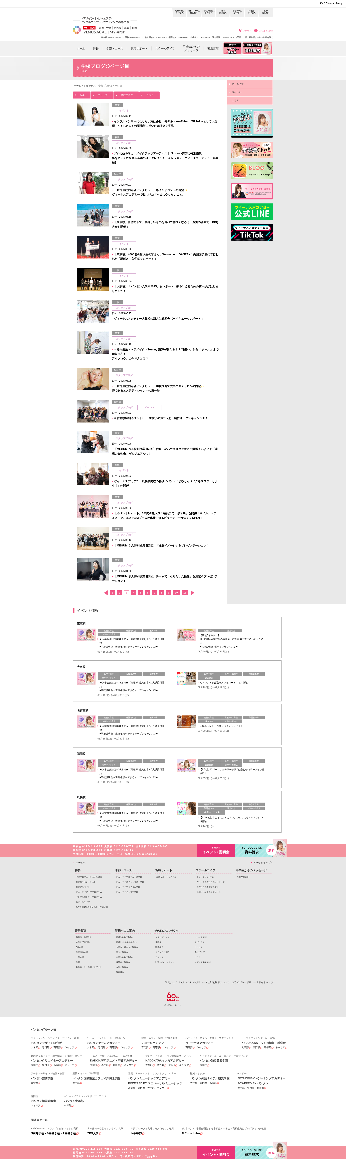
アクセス (247, 30)
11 (184, 592)
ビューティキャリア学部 (127, 892)
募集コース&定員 (83, 937)
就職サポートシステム (166, 877)
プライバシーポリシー (244, 982)
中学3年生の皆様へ (237, 12)
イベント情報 (201, 937)
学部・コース (123, 870)
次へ (192, 592)
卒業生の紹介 (243, 877)
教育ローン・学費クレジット (89, 967)
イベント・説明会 (216, 850)
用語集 (158, 942)
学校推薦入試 (82, 952)
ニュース (103, 95)
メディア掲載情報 (203, 962)
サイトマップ (266, 982)
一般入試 (80, 957)
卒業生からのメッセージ (251, 870)
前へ (105, 592)
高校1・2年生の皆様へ (194, 12)
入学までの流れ (83, 942)
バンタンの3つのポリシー (191, 982)
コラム (150, 95)
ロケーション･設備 (205, 877)
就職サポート (163, 870)
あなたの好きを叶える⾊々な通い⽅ (92, 907)
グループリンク (162, 937)
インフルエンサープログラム (89, 897)
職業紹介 (159, 947)
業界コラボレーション (86, 882)
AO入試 (79, 947)
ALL (82, 95)
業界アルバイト (83, 887)
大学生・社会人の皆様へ (208, 12)
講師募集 (120, 972)
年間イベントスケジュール (209, 892)
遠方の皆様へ (223, 12)
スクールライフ (83, 902)
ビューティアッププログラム (89, 892)
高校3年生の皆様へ (179, 12)
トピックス (200, 942)
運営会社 (170, 982)
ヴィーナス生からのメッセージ (211, 882)
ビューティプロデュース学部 (129, 877)
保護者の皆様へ (251, 12)
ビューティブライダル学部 (128, 887)
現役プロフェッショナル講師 (89, 877)
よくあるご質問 (266, 30)
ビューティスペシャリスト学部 (130, 882)
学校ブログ (127, 95)
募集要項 (80, 930)
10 (176, 592)
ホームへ (80, 862)
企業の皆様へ (266, 12)
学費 (78, 962)
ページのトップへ (263, 862)
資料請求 (254, 850)
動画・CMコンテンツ (164, 962)
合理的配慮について (218, 982)
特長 (77, 870)
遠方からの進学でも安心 (208, 887)
